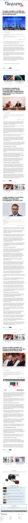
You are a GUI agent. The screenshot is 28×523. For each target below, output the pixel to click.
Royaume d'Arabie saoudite (9, 329)
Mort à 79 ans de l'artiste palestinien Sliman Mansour (14, 490)
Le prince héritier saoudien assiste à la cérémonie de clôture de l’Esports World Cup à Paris (19, 463)
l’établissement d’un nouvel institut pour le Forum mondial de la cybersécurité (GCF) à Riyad (14, 42)
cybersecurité (12, 70)
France (12, 329)
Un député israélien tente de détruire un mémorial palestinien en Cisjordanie (15, 493)
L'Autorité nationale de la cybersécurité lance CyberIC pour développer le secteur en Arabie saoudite (19, 81)
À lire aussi (14, 73)
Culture (1, 520)
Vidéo (12, 184)
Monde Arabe (2, 516)
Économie (2, 519)
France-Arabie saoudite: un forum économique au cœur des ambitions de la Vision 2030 (8, 190)
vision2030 (16, 329)
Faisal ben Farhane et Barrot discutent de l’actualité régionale (15, 501)
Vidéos (10, 519)
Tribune (10, 517)
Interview (23, 184)
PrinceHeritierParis (20, 329)
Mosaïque (10, 518)
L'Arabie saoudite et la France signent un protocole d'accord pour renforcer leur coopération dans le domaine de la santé (15, 499)
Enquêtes (10, 516)
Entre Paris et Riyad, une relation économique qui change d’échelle (19, 190)
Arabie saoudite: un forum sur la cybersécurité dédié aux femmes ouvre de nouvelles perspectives (8, 81)
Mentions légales (20, 518)
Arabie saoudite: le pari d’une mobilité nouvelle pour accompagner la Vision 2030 (13, 198)
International (2, 518)
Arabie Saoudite (8, 70)
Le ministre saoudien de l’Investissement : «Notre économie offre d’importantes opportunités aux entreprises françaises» (13, 91)
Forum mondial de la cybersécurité (17, 70)
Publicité (19, 517)
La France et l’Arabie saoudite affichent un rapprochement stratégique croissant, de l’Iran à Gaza (14, 488)
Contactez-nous (20, 516)
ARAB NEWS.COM (4, 0)
